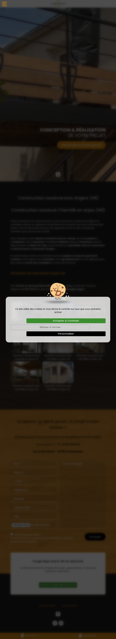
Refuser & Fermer (50, 327)
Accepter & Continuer (66, 320)
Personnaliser (66, 333)
